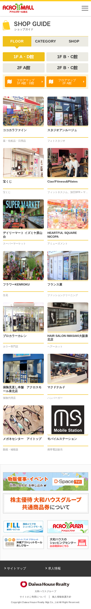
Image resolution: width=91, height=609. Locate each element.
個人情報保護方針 (61, 596)
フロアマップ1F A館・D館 (25, 81)
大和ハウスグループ (45, 591)
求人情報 (54, 568)
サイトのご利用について (33, 596)
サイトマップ (16, 568)
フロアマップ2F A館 (67, 81)
